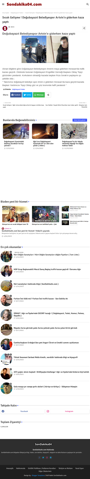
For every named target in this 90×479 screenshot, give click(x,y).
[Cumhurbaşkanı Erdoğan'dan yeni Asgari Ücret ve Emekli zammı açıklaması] (6, 344)
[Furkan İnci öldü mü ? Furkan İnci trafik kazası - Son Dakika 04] (6, 300)
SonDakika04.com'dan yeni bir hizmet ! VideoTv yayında (26, 231)
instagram (69, 411)
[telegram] (50, 457)
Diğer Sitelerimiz (45, 471)
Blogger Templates (38, 475)
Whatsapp (40, 95)
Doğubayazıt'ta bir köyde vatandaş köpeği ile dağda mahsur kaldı (72, 144)
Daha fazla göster (80, 120)
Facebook (17, 95)
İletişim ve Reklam (66, 468)
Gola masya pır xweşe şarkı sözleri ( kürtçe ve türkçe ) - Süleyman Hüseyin (45, 387)
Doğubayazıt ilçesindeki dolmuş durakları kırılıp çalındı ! (14, 144)
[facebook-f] (39, 457)
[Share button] (48, 94)
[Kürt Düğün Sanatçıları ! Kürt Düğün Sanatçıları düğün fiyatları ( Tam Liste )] (6, 256)
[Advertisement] (45, 176)
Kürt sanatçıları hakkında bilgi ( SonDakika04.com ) (36, 284)
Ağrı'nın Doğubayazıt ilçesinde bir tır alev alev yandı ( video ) (43, 144)
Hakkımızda (20, 468)
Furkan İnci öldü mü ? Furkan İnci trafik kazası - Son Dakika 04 (41, 299)
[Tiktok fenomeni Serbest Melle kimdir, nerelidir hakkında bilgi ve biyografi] (6, 359)
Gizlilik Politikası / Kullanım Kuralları (42, 468)
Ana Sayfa (5, 13)
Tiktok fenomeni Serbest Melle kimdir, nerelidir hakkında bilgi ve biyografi (46, 357)
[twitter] (43, 457)
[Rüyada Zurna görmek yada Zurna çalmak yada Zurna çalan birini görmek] (6, 330)
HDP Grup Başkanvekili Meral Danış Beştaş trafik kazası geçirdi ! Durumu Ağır (47, 269)
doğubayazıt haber (17, 13)
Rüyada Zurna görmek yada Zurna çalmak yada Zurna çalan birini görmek (45, 328)
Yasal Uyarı (79, 468)
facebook (24, 411)
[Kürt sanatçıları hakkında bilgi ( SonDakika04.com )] (6, 286)
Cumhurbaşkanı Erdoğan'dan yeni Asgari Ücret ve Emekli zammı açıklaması (46, 343)
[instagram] (46, 457)
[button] (87, 4)
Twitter (28, 95)
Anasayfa (9, 468)
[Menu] (3, 4)
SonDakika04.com (60, 475)
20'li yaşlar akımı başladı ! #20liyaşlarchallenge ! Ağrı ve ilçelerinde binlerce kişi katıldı (51, 372)
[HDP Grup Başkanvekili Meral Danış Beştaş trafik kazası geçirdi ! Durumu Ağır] (6, 271)
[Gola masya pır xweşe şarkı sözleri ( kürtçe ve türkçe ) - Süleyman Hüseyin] (6, 388)
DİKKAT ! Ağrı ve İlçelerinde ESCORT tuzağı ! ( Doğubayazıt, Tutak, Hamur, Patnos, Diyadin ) (49, 314)
